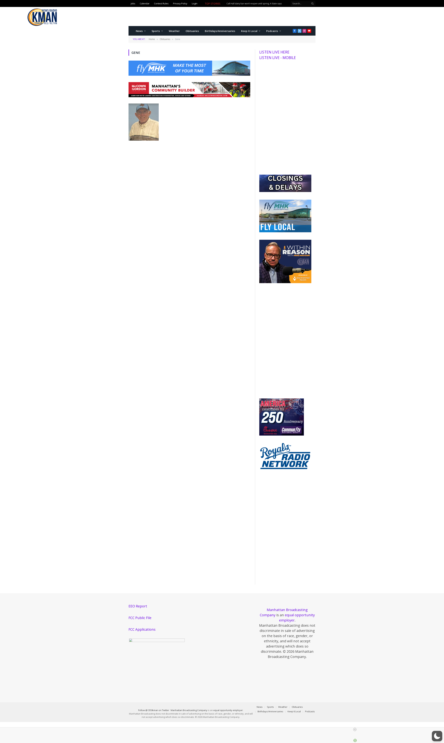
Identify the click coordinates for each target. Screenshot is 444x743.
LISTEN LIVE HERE (274, 52)
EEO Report (138, 606)
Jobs (133, 3)
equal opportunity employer (228, 710)
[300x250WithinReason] (285, 282)
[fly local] (285, 231)
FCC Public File (140, 617)
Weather (174, 31)
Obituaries (192, 31)
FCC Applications (142, 629)
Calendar (145, 3)
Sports (156, 31)
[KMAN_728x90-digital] (189, 96)
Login (194, 3)
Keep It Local (249, 31)
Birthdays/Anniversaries (220, 31)
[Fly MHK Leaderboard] (189, 74)
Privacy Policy (180, 3)
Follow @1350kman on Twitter (153, 710)
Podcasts (272, 31)
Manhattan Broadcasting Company (189, 710)
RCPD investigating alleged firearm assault (247, 3)
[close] (223, 729)
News (139, 31)
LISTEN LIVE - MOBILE (277, 57)
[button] (437, 736)
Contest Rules (161, 3)
